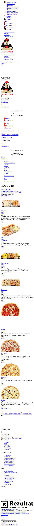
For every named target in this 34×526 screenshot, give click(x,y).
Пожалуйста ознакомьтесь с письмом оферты (13, 512)
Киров (6, 166)
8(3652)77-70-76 (7, 137)
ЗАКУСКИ (7, 446)
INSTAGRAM (18, 438)
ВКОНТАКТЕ (7, 438)
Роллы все (10, 5)
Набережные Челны (9, 163)
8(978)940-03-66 (5, 135)
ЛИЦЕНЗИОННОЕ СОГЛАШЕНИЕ (11, 192)
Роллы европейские (12, 8)
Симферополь (8, 171)
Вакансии (6, 475)
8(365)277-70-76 (14, 135)
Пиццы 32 (10, 17)
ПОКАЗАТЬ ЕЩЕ (6, 189)
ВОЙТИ (3, 101)
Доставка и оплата (9, 32)
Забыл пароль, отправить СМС (9, 524)
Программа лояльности (10, 472)
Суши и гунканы (12, 14)
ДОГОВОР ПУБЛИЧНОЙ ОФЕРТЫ (11, 191)
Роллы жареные (11, 11)
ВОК (5, 444)
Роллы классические (13, 7)
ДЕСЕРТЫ (7, 445)
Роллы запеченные (12, 12)
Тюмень (6, 164)
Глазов (6, 173)
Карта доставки (8, 471)
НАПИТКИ (7, 448)
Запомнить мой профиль (10, 521)
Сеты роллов (11, 4)
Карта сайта (7, 484)
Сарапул (6, 167)
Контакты (6, 35)
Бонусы (6, 33)
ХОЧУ (2, 222)
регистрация (4, 102)
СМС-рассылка (8, 479)
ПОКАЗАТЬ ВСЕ (6, 195)
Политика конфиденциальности (10, 512)
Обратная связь (8, 36)
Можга (6, 170)
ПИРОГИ (6, 442)
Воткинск (6, 169)
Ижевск (6, 161)
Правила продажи (9, 478)
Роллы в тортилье (12, 9)
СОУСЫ (6, 449)
